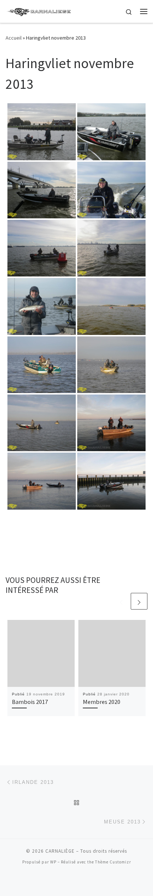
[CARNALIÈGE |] (39, 10)
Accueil (14, 37)
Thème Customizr (113, 862)
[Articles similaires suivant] (139, 601)
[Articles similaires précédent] (121, 601)
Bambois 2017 (30, 701)
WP (53, 862)
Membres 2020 (101, 701)
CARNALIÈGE (60, 851)
